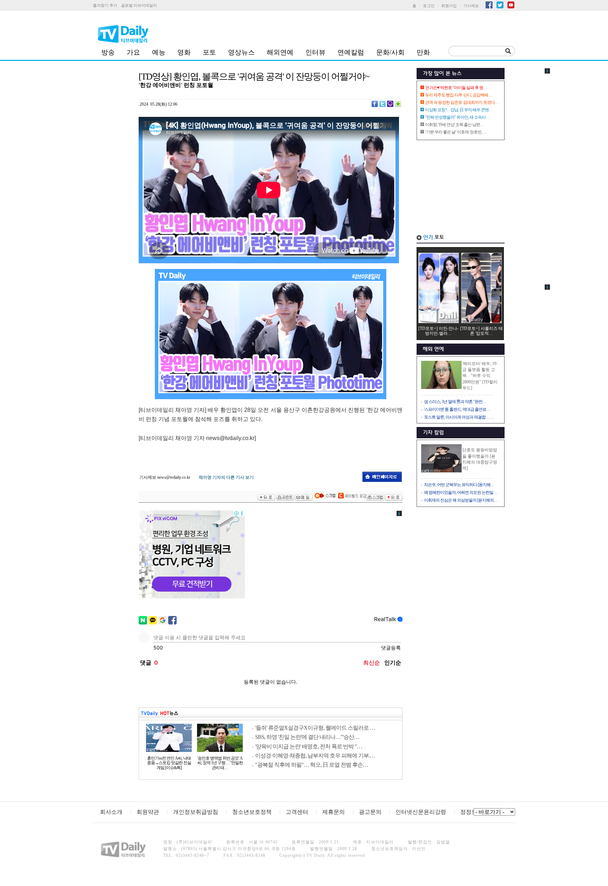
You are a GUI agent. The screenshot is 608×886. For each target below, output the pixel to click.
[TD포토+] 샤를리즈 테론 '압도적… (481, 331)
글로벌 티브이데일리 (139, 5)
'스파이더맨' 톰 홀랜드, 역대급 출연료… (457, 409)
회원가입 (449, 6)
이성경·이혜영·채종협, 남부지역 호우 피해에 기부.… (315, 756)
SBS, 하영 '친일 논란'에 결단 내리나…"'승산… (307, 737)
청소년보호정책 (252, 812)
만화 (423, 52)
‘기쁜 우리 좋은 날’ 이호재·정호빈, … (456, 132)
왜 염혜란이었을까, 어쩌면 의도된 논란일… (460, 492)
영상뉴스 (241, 52)
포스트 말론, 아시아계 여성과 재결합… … (459, 417)
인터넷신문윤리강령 (420, 812)
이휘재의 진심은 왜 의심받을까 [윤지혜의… (461, 500)
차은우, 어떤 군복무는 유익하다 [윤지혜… (459, 484)
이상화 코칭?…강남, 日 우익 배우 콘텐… (459, 109)
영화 (184, 52)
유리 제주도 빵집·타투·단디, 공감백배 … (459, 95)
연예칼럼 (350, 52)
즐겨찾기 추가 (105, 5)
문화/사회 (390, 52)
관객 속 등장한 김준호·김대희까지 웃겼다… (462, 102)
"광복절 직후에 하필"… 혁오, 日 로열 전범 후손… (311, 765)
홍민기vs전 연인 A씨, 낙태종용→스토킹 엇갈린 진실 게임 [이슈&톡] (169, 763)
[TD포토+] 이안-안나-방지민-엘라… (438, 331)
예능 (158, 52)
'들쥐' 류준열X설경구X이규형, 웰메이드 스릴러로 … (315, 728)
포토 (209, 52)
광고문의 (370, 812)
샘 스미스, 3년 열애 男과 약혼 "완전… (455, 401)
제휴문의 (333, 812)
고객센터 (297, 812)
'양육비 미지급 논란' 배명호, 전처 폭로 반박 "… (308, 746)
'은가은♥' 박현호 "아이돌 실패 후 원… (456, 87)
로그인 (429, 6)
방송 (108, 52)
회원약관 (148, 812)
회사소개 (111, 812)
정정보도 (471, 812)
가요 (133, 52)
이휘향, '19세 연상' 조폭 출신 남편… (454, 124)
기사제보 (471, 6)
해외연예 (280, 52)
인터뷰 (315, 52)
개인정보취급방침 (195, 812)
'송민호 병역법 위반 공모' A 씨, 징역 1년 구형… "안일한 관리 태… (220, 763)
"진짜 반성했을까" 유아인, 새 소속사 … (457, 117)
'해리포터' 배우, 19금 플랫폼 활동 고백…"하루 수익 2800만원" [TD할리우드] (480, 375)
